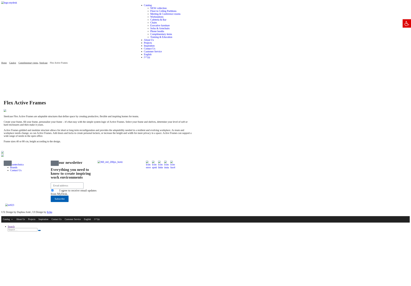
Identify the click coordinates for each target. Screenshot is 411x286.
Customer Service (153, 51)
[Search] (39, 230)
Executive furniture (160, 25)
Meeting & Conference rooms (165, 14)
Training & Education (161, 37)
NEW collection (158, 8)
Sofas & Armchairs (160, 28)
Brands (13, 167)
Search (11, 226)
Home (4, 63)
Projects (148, 42)
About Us (149, 40)
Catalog (148, 5)
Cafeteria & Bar (158, 19)
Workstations (156, 16)
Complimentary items (161, 34)
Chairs (153, 22)
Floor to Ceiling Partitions (163, 11)
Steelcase (43, 63)
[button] (407, 23)
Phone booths (157, 31)
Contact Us (149, 48)
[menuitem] (209, 54)
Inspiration (149, 45)
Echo (49, 212)
